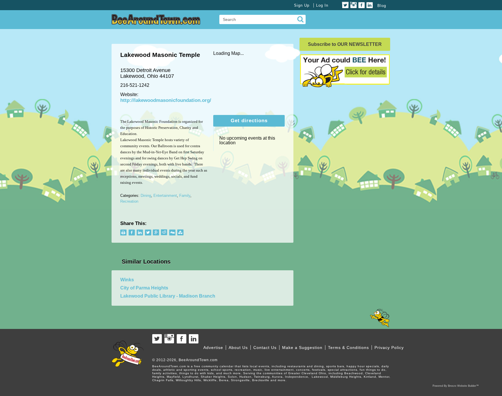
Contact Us (265, 347)
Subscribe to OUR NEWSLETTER (345, 44)
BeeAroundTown (156, 19)
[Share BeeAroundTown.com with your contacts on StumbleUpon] (180, 232)
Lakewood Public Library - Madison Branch (167, 296)
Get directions (249, 120)
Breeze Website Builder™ (463, 385)
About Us (238, 347)
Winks (127, 279)
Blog (381, 5)
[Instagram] (353, 5)
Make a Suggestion (302, 347)
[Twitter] (345, 5)
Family (184, 195)
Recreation (129, 201)
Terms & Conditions (348, 347)
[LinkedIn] (369, 5)
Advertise (213, 347)
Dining (146, 195)
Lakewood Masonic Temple (160, 54)
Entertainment (165, 195)
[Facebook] (361, 5)
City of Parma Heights (144, 287)
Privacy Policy (389, 347)
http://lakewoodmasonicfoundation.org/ (165, 100)
